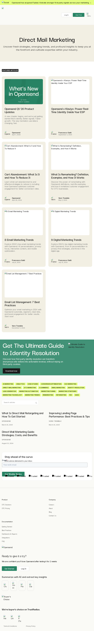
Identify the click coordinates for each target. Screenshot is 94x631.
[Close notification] (90, 3)
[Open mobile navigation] (89, 15)
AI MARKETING (8, 384)
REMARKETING (48, 395)
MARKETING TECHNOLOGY (12, 395)
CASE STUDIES (33, 384)
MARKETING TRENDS (32, 395)
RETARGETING (61, 395)
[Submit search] (36, 403)
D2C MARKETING (70, 384)
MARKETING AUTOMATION (28, 391)
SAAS (77, 395)
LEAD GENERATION (9, 391)
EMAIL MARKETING (58, 387)
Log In (66, 15)
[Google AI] (13, 585)
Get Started (9, 568)
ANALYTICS (20, 384)
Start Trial (79, 15)
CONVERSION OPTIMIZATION (51, 384)
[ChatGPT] (5, 585)
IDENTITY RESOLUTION (76, 387)
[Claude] (30, 585)
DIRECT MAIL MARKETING (12, 387)
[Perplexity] (22, 585)
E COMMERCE (43, 387)
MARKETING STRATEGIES (67, 391)
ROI (70, 395)
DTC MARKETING (30, 387)
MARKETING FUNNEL (48, 391)
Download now (11, 370)
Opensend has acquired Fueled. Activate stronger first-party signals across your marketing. (50, 2)
